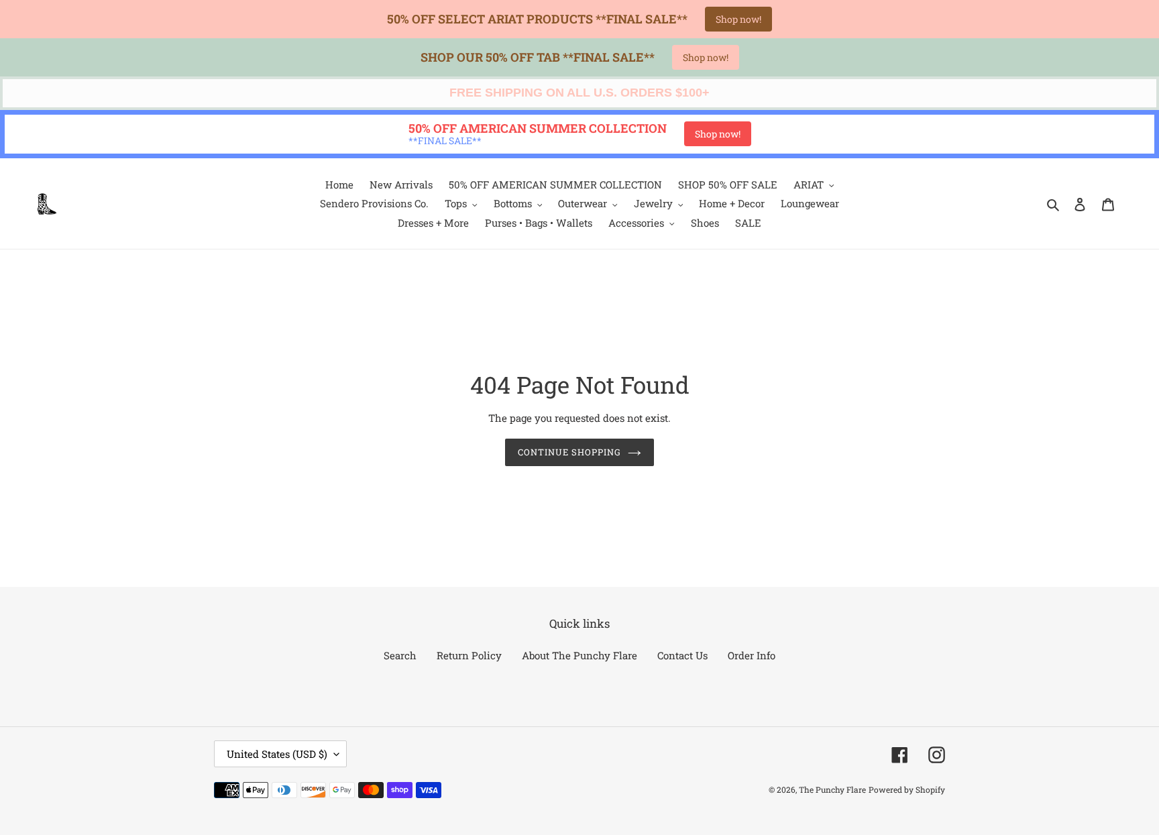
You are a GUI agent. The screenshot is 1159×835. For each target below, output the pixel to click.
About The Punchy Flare (579, 655)
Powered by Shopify (907, 789)
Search (400, 655)
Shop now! (738, 19)
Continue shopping (570, 452)
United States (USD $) (277, 754)
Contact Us (682, 655)
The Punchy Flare (832, 789)
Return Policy (469, 655)
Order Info (751, 655)
